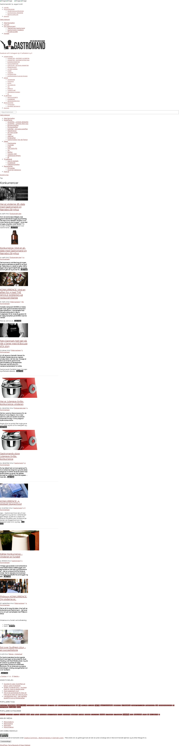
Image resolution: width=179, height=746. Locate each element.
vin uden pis (12, 707)
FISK (56, 705)
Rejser (131, 714)
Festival (6, 108)
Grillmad (60, 714)
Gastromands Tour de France (17, 76)
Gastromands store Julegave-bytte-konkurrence (10, 456)
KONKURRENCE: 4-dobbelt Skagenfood (11, 502)
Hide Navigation (9, 23)
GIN (77, 705)
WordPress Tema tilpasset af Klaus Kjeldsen (15, 745)
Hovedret (81, 714)
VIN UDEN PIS (11, 85)
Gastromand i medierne (15, 13)
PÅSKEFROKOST (150, 705)
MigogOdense (9, 727)
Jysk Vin (97, 705)
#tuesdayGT (3, 705)
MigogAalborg (9, 722)
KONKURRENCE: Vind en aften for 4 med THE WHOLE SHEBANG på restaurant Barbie (12, 293)
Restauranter (8, 102)
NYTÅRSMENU (126, 705)
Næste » (16, 676)
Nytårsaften (11, 74)
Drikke (6, 78)
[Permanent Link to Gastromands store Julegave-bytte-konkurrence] (19, 449)
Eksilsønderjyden (15, 214)
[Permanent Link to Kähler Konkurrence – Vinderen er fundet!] (19, 550)
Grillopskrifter (67, 714)
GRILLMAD (84, 705)
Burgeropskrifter (13, 62)
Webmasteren (15, 302)
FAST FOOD (51, 705)
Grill (79, 705)
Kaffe (9, 83)
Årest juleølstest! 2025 (11, 691)
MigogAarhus (8, 724)
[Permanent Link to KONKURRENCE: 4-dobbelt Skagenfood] (14, 497)
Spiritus (10, 88)
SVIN (156, 705)
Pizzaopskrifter (12, 63)
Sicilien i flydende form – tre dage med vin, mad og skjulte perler (15, 688)
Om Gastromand (9, 9)
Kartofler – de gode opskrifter (18, 65)
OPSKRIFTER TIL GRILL (138, 705)
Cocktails (10, 81)
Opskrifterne (8, 56)
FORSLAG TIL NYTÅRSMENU (66, 705)
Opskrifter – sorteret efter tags (18, 60)
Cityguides (10, 104)
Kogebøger (11, 99)
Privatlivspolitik (12, 14)
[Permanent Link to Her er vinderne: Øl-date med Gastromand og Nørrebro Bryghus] (14, 200)
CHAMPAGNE (31, 705)
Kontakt (6, 16)
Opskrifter (126, 714)
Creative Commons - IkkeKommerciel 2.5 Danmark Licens (44, 738)
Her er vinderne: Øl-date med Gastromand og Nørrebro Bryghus (12, 207)
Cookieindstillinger (6, 741)
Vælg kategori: (5, 19)
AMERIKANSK (12, 705)
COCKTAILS (43, 705)
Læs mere (14, 227)
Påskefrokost (12, 67)
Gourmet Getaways (13, 106)
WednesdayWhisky (13, 92)
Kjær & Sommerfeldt (106, 705)
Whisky (19, 707)
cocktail (37, 705)
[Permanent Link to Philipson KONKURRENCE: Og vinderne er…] (14, 592)
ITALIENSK (91, 705)
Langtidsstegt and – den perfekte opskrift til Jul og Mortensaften (15, 697)
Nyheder (102, 714)
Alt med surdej (12, 69)
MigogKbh (7, 725)
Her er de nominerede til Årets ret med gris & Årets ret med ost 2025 (15, 693)
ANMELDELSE (21, 705)
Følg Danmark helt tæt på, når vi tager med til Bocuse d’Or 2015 (13, 343)
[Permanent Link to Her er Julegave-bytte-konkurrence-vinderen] (19, 397)
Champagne (11, 79)
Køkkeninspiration (13, 101)
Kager (9, 70)
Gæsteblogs (74, 714)
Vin (8, 86)
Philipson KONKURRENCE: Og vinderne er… (13, 598)
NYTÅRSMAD (109, 714)
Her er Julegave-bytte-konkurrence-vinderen (12, 402)
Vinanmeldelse (4, 707)
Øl (8, 94)
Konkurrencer (95, 714)
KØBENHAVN (117, 705)
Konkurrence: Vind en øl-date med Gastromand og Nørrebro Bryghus (13, 251)
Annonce (3, 714)
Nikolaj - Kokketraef (15, 654)
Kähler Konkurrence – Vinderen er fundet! (11, 555)
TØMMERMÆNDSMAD (165, 705)
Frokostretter (43, 714)
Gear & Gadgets (12, 97)
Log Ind (6, 7)
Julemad (10, 72)
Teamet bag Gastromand (15, 11)
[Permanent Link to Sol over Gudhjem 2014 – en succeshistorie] (14, 643)
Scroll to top (4, 175)
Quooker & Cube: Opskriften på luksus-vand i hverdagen (14, 685)
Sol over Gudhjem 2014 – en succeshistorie (13, 648)
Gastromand (18, 463)
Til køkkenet (8, 95)
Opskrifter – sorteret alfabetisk (18, 58)
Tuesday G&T (11, 90)
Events (32, 714)
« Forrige (3, 676)
